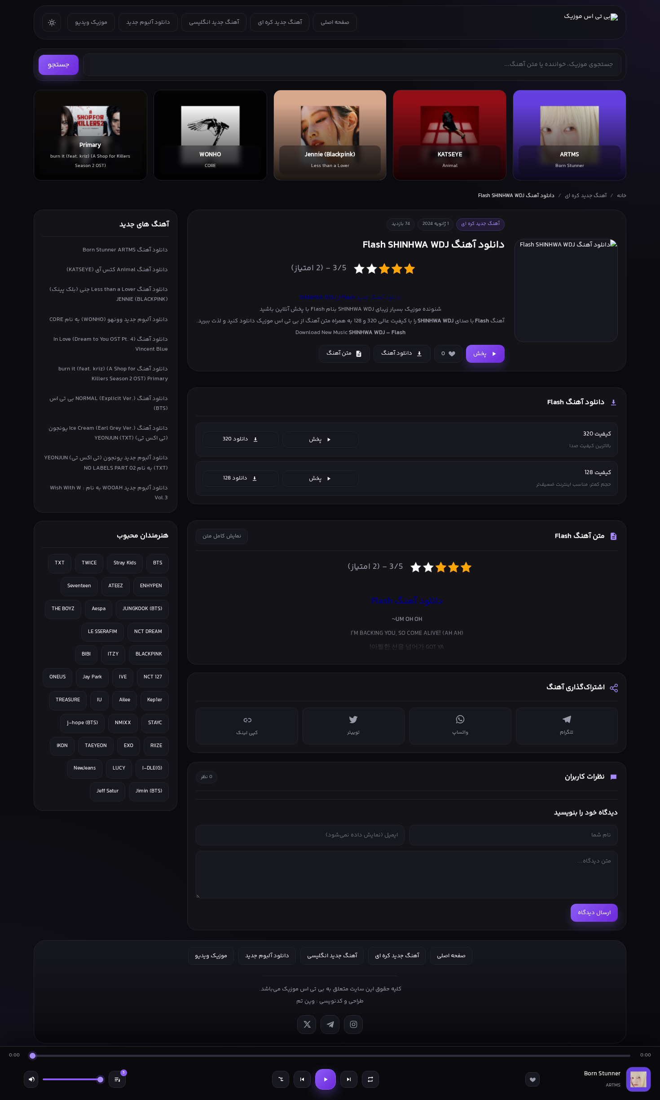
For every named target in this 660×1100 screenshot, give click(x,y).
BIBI (86, 654)
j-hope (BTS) (82, 723)
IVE (123, 677)
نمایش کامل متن (221, 536)
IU (99, 700)
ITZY (113, 654)
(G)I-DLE (152, 768)
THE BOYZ (63, 609)
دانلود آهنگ (396, 353)
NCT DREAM (148, 632)
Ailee (124, 700)
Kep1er (154, 700)
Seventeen (79, 586)
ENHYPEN (151, 586)
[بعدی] (348, 1079)
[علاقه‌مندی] (532, 1079)
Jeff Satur (108, 791)
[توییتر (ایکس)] (306, 1024)
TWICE (89, 563)
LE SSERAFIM (102, 632)
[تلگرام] (330, 1024)
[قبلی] (302, 1079)
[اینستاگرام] (353, 1024)
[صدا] (31, 1079)
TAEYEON (96, 746)
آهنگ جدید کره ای (280, 22)
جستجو (59, 64)
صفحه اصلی (335, 22)
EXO (128, 746)
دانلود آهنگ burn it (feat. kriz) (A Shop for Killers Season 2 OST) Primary (113, 374)
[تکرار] (370, 1079)
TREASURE (68, 700)
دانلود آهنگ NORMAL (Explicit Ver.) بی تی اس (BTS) (108, 403)
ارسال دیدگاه (594, 912)
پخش (480, 353)
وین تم (305, 1001)
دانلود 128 (235, 478)
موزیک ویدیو (91, 22)
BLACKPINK (149, 654)
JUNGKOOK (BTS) (142, 609)
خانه (621, 196)
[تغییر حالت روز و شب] (51, 22)
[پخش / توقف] (325, 1079)
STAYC (155, 723)
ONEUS (57, 677)
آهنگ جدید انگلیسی (214, 22)
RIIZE (156, 746)
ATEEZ (115, 586)
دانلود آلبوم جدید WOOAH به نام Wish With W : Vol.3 (109, 493)
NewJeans (85, 768)
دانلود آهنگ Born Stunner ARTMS (125, 250)
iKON (62, 746)
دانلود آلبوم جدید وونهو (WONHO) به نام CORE (108, 319)
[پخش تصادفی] (280, 1079)
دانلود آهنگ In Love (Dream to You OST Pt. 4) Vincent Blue (110, 344)
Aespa (99, 609)
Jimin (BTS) (149, 791)
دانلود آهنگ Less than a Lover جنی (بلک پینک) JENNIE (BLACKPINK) (108, 294)
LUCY (119, 768)
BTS (157, 563)
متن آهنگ (339, 353)
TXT (60, 563)
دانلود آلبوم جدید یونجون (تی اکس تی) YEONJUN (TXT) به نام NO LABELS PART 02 (106, 462)
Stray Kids (125, 563)
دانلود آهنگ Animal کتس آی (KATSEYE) (117, 269)
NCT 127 (153, 677)
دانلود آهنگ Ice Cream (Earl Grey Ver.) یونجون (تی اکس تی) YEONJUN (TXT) (108, 433)
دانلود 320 (235, 439)
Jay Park (92, 677)
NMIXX (123, 723)
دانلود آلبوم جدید (148, 22)
